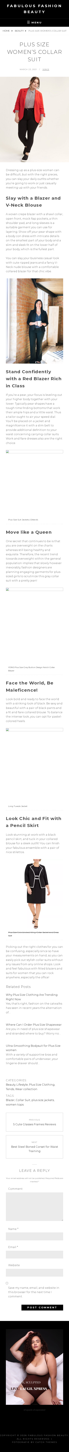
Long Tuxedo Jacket (17, 806)
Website (14, 1265)
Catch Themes (46, 1442)
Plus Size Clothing (42, 1084)
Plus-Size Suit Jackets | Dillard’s (23, 519)
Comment (15, 1188)
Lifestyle (22, 1084)
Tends (10, 1089)
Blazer (10, 1100)
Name (13, 1229)
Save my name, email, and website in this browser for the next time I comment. (33, 1292)
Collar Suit (23, 1100)
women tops (15, 1104)
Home (6, 30)
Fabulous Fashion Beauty (48, 1435)
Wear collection (26, 1089)
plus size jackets (42, 1100)
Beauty (19, 30)
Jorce (46, 69)
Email (13, 1247)
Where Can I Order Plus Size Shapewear (34, 1024)
